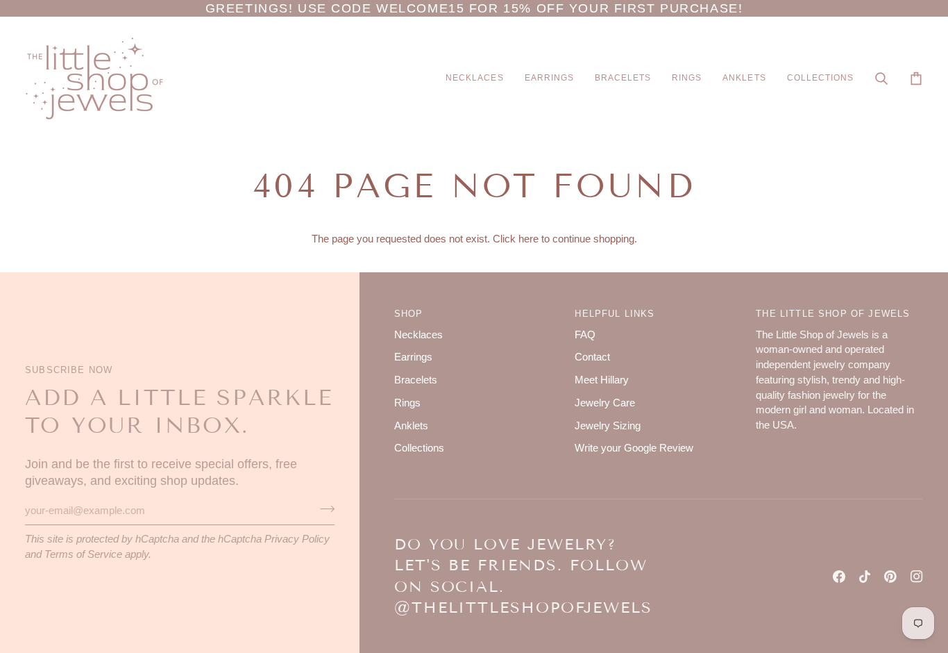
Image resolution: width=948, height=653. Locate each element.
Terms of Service (83, 554)
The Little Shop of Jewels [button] (833, 313)
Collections (419, 448)
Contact (592, 357)
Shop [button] (408, 313)
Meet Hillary (602, 380)
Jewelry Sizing (608, 425)
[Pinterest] (890, 576)
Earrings (413, 357)
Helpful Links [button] (614, 313)
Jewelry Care (605, 402)
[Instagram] (917, 576)
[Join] (323, 508)
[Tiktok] (864, 576)
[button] (474, 78)
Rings (407, 402)
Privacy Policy (297, 539)
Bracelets (415, 380)
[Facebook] (839, 576)
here (528, 239)
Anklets (411, 425)
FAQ (585, 334)
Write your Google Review (634, 448)
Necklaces (418, 334)
